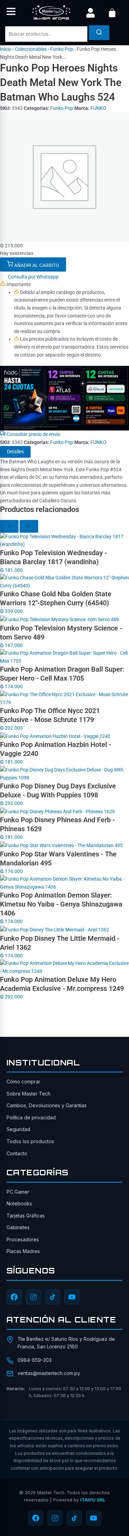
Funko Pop (61, 49)
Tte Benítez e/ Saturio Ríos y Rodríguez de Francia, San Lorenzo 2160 (66, 1342)
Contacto (17, 1153)
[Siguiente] (29, 526)
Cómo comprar (23, 1081)
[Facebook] (14, 1297)
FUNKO (98, 108)
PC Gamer (18, 1192)
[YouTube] (71, 1297)
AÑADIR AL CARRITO (36, 265)
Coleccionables (31, 49)
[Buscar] (99, 32)
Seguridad (18, 1129)
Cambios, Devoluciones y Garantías (47, 1105)
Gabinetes (18, 1227)
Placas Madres (23, 1251)
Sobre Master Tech (29, 1094)
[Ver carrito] (112, 12)
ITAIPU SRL (92, 1499)
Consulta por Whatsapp (32, 276)
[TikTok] (52, 1297)
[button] (11, 13)
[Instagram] (33, 1297)
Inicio (5, 49)
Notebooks (19, 1203)
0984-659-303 (35, 1360)
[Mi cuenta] (90, 13)
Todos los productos (30, 1141)
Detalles (15, 451)
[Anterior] (9, 526)
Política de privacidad (31, 1117)
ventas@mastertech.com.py (49, 1373)
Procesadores (23, 1239)
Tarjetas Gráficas (26, 1216)
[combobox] (46, 34)
